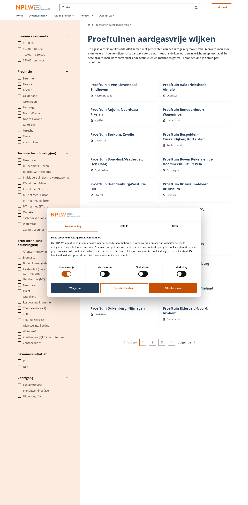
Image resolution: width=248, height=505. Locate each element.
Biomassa (29, 257)
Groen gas (29, 160)
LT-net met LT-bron (35, 183)
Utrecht (28, 130)
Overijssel (29, 125)
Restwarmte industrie (37, 302)
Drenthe (28, 78)
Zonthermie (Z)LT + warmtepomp (44, 337)
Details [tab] (124, 225)
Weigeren (75, 287)
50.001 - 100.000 (33, 49)
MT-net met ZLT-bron (36, 206)
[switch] (105, 274)
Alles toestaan (173, 287)
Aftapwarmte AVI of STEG (39, 252)
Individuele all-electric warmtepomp (46, 177)
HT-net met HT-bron (36, 166)
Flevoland (29, 84)
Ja (24, 361)
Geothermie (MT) (34, 279)
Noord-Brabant (33, 113)
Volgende (184, 342)
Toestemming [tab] (73, 226)
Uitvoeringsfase (33, 396)
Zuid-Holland (31, 142)
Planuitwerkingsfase (36, 390)
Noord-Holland (32, 119)
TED (25, 314)
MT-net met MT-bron (36, 201)
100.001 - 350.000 (34, 55)
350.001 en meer (33, 60)
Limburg (28, 107)
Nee (25, 367)
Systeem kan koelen (35, 218)
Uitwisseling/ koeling (36, 325)
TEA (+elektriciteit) (34, 308)
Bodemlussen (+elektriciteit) (41, 263)
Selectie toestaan (124, 287)
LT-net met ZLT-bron (36, 189)
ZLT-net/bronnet (33, 229)
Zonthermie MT (33, 343)
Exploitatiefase (32, 385)
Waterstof (29, 224)
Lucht (26, 291)
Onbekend (29, 212)
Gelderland (30, 96)
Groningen (30, 101)
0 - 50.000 (29, 43)
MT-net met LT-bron (36, 195)
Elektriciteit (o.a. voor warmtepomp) (36, 271)
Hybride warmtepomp (37, 172)
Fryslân (27, 90)
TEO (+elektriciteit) (34, 320)
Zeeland (28, 136)
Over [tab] (175, 225)
